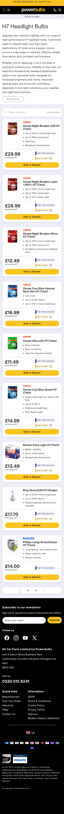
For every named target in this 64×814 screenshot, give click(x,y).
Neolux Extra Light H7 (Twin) (41, 445)
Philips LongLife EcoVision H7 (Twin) (40, 544)
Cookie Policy (36, 705)
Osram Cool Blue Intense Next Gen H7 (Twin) (39, 290)
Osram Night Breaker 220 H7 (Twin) (41, 127)
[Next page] (44, 590)
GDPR (31, 696)
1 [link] (20, 590)
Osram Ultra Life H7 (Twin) (40, 340)
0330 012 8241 (15, 681)
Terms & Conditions (39, 701)
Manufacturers (10, 696)
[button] (4, 10)
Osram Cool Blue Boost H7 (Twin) (40, 391)
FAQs (5, 709)
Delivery (33, 714)
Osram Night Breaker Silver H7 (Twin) (40, 235)
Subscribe (54, 620)
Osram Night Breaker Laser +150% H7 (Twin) (40, 183)
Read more (13, 99)
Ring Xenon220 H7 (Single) (40, 490)
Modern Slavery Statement (43, 718)
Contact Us (8, 714)
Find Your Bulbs (11, 701)
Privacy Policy (36, 709)
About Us (7, 705)
